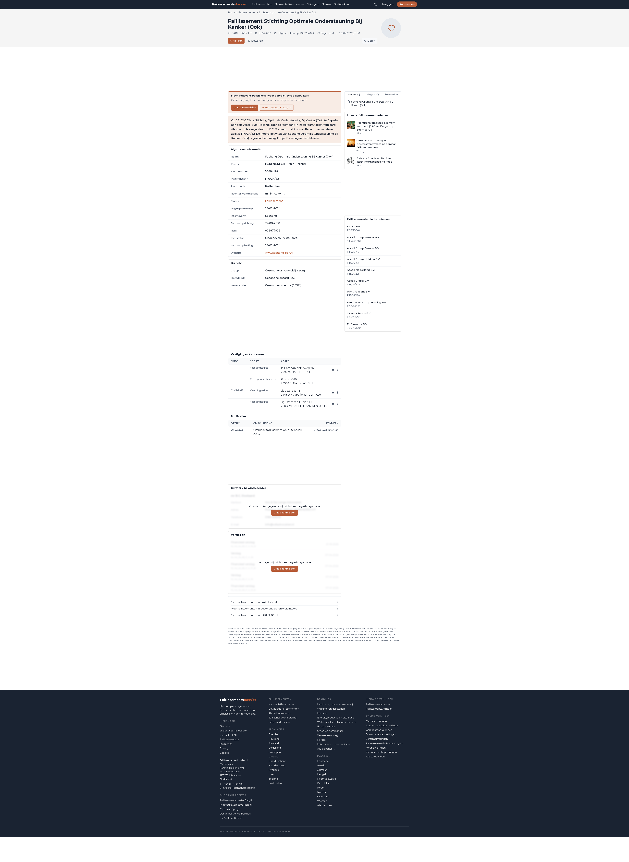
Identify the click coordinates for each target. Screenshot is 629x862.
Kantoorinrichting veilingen (381, 752)
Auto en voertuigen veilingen (382, 725)
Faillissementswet (230, 739)
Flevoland (274, 738)
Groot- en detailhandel (330, 730)
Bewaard (391, 94)
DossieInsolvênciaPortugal (235, 813)
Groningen (275, 752)
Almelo (321, 765)
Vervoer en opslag (327, 735)
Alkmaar (322, 769)
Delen (371, 40)
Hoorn (320, 787)
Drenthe (273, 734)
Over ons (225, 726)
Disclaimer (226, 743)
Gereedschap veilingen (379, 729)
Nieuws (326, 4)
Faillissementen (261, 4)
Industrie (322, 713)
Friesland (274, 743)
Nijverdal (322, 792)
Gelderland (275, 747)
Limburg (273, 756)
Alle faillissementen (280, 713)
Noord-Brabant (277, 761)
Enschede (323, 761)
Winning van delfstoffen (331, 708)
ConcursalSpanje (229, 809)
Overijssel (274, 769)
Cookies (224, 752)
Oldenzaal (323, 796)
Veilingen (313, 4)
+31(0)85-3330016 (232, 784)
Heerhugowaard (326, 778)
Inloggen (388, 4)
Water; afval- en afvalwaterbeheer (336, 722)
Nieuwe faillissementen (289, 4)
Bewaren (257, 40)
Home (231, 12)
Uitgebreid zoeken (279, 722)
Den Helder (324, 783)
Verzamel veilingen (377, 738)
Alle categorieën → (377, 756)
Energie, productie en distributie (335, 717)
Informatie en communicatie (333, 744)
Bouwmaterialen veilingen (381, 734)
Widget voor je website (233, 730)
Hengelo (322, 774)
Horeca (321, 739)
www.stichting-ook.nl (279, 252)
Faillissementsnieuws (378, 704)
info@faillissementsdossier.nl (239, 787)
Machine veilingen (376, 721)
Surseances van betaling (282, 717)
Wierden (322, 801)
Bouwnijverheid (326, 726)
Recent (354, 94)
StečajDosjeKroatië (231, 818)
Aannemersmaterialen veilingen (384, 743)
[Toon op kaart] (333, 370)
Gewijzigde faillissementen (284, 708)
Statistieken (341, 4)
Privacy (224, 748)
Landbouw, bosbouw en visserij (335, 704)
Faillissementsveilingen (379, 708)
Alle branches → (326, 748)
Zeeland (273, 778)
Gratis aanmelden (245, 107)
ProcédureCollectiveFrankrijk (236, 804)
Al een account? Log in (276, 107)
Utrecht (273, 774)
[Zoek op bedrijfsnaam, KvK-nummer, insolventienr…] (375, 4)
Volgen (238, 40)
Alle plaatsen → (326, 805)
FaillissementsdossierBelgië (236, 800)
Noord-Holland (277, 765)
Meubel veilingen (376, 747)
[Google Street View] (337, 370)
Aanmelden (407, 4)
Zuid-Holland (276, 783)
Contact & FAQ (228, 735)
